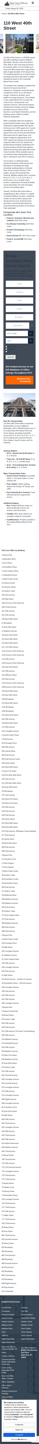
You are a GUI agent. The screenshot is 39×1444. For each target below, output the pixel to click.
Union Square (26, 1335)
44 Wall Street (7, 975)
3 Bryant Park (7, 855)
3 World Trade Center (10, 871)
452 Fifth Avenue (8, 995)
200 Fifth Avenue (8, 747)
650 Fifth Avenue (8, 1139)
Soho (4, 1332)
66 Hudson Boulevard (10, 1143)
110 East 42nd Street (10, 635)
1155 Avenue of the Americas (13, 663)
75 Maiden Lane (8, 1187)
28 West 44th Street (9, 843)
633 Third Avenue (8, 1135)
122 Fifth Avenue (8, 671)
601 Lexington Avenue (10, 1127)
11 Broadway (7, 623)
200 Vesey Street (8, 763)
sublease (11, 349)
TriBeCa (5, 1335)
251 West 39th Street (10, 823)
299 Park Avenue (8, 851)
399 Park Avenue (8, 931)
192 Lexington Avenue (10, 731)
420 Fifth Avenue (8, 963)
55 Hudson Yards (8, 1067)
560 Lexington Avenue (10, 1079)
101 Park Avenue (8, 615)
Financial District (8, 1315)
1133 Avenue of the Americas (13, 655)
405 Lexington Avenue (10, 951)
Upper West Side (8, 1342)
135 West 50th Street (10, 691)
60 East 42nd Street (9, 1111)
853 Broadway (7, 1247)
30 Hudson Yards (8, 875)
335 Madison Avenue (10, 903)
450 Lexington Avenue (10, 987)
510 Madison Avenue (10, 1039)
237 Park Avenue (8, 795)
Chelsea (24, 1308)
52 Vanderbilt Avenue (10, 1043)
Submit (10, 357)
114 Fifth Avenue (8, 659)
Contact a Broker (8, 1356)
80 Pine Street (7, 1231)
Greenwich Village (28, 1318)
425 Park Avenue (8, 971)
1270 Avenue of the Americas (13, 683)
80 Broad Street (8, 1227)
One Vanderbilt (7, 1291)
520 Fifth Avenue (8, 1047)
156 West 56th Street (10, 723)
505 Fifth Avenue (8, 1035)
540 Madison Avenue (10, 1059)
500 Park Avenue (8, 1027)
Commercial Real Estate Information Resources (8, 1362)
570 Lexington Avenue (10, 1087)
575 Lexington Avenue (10, 1095)
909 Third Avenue (8, 1275)
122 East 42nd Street (10, 667)
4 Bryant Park (7, 935)
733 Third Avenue (8, 1175)
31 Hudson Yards (8, 891)
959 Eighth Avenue (9, 1283)
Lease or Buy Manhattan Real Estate (8, 1370)
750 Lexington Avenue (10, 1199)
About (4, 1352)
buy (9, 351)
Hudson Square (8, 1322)
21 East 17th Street (9, 771)
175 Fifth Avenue (8, 727)
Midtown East (7, 1325)
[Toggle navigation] (33, 3)
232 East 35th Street (9, 787)
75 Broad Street (8, 1183)
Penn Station (26, 1328)
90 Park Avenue (8, 1267)
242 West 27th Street (10, 799)
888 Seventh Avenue (10, 1263)
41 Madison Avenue (9, 955)
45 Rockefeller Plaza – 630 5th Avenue (17, 983)
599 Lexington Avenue (10, 1103)
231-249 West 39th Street (11, 783)
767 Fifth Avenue (8, 1211)
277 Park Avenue (8, 835)
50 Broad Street (8, 1015)
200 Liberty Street (8, 751)
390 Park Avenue (8, 927)
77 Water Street (7, 1215)
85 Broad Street (8, 1243)
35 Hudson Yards (8, 911)
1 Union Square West (10, 571)
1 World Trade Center (10, 579)
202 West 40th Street (10, 767)
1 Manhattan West (8, 559)
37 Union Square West (10, 915)
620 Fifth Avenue (8, 1131)
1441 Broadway (8, 707)
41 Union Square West (10, 959)
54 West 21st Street (9, 1055)
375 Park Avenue (8, 919)
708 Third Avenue (8, 1159)
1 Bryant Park (7, 555)
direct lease (12, 347)
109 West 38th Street (10, 619)
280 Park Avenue (8, 847)
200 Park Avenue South (11, 759)
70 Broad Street (8, 1155)
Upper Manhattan (27, 1339)
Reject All (19, 1430)
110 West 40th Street (10, 639)
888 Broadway (7, 1259)
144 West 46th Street (10, 703)
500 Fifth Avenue (8, 1023)
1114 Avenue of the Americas (13, 651)
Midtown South (27, 1325)
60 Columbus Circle (9, 1107)
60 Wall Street (7, 1115)
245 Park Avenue (8, 811)
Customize (19, 1425)
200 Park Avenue (8, 755)
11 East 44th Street (9, 627)
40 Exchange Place (9, 943)
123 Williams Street (9, 675)
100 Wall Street (7, 599)
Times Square (26, 1332)
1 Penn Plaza (7, 563)
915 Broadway (7, 1279)
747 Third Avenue (8, 1179)
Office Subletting (8, 1382)
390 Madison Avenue (10, 923)
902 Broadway (7, 1271)
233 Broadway (7, 791)
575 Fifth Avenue (8, 1091)
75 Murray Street (8, 1191)
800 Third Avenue (8, 1235)
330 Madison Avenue (10, 899)
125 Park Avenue (8, 679)
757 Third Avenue (8, 1207)
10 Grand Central (8, 583)
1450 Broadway (8, 711)
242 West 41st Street (10, 803)
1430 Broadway (8, 699)
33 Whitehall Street (9, 895)
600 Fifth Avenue (8, 1119)
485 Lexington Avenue (10, 1003)
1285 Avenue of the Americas (13, 687)
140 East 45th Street (9, 695)
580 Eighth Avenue (9, 1099)
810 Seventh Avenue (10, 1239)
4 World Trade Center (10, 939)
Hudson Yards (26, 1322)
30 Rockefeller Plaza (10, 883)
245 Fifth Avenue (8, 807)
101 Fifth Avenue (8, 611)
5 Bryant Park (7, 1007)
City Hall (24, 1311)
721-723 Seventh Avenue (11, 1167)
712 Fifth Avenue (8, 1163)
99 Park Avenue (8, 1287)
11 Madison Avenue (9, 631)
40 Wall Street (7, 947)
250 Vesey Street (8, 819)
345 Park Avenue (8, 907)
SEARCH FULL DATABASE (24, 380)
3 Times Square (8, 863)
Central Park (6, 1308)
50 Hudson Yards (8, 1019)
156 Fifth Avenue (8, 719)
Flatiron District (27, 1315)
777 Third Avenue (8, 1219)
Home (4, 14)
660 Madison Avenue (10, 1147)
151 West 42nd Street (10, 715)
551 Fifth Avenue (8, 1071)
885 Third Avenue (8, 1255)
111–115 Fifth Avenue (10, 647)
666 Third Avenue (8, 1151)
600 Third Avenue (8, 1123)
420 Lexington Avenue (10, 967)
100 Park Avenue (8, 595)
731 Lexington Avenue (10, 1171)
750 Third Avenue (8, 1203)
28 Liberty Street (8, 839)
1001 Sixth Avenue (9, 607)
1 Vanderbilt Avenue (9, 575)
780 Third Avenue (8, 1223)
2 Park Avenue (7, 739)
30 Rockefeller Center (10, 879)
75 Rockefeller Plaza (10, 1195)
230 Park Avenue (8, 779)
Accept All (19, 1435)
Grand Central (7, 1318)
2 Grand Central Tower (10, 735)
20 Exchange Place (9, 743)
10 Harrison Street (9, 587)
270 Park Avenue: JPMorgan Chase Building (19, 831)
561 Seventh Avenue (10, 1083)
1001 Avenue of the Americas (13, 603)
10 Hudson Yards (8, 591)
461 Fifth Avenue (8, 999)
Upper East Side (8, 1339)
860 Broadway (7, 1251)
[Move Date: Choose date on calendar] (32, 325)
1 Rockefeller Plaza (9, 567)
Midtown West (7, 1328)
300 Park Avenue (8, 887)
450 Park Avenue (8, 991)
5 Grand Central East (10, 1011)
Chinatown (6, 1311)
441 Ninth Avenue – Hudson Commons (17, 979)
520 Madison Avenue (10, 1051)
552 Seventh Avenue (10, 1075)
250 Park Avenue (8, 815)
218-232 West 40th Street (11, 775)
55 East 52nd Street (9, 1063)
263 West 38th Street (10, 827)
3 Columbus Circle (9, 859)
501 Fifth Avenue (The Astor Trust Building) (18, 1031)
